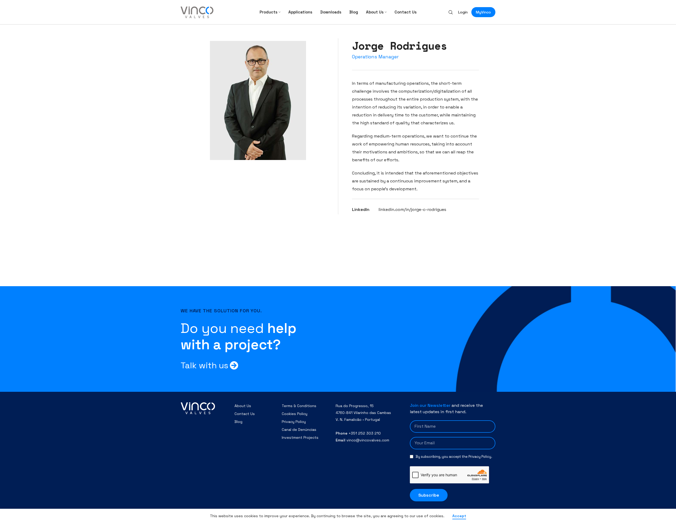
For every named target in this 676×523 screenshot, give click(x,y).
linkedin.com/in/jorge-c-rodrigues (412, 209)
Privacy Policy (294, 421)
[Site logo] (197, 12)
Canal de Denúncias (299, 429)
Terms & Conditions (299, 405)
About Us (242, 405)
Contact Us (244, 413)
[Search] (451, 12)
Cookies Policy (294, 413)
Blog (238, 421)
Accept (459, 515)
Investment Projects (300, 437)
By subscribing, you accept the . (454, 456)
